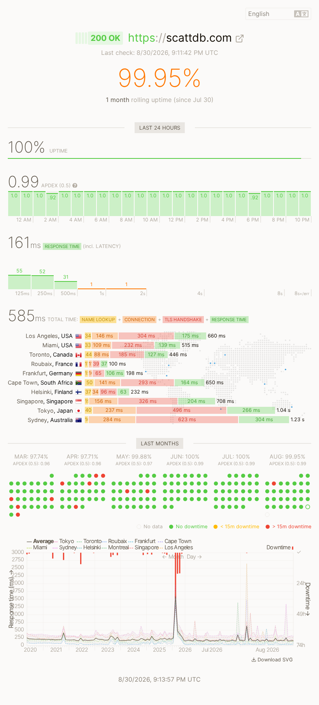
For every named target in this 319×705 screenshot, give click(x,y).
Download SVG (275, 660)
